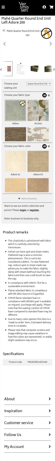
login (23, 210)
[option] (27, 43)
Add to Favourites (29, 199)
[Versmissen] (24, 11)
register (34, 210)
